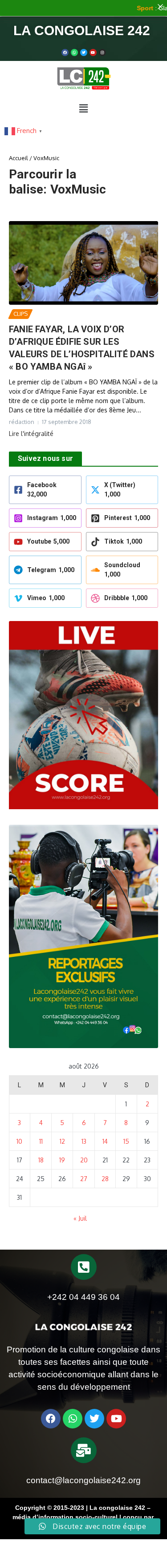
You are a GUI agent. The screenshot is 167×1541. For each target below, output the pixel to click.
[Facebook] (65, 52)
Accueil (18, 157)
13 (83, 1141)
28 (105, 1178)
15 (126, 1141)
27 (83, 1178)
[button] (83, 108)
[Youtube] (93, 52)
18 (41, 1160)
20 (84, 1160)
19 (62, 1160)
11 (41, 1141)
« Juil (80, 1218)
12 (62, 1141)
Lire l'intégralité (31, 433)
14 (105, 1141)
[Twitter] (83, 52)
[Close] (160, 6)
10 (19, 1141)
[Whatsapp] (74, 52)
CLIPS (20, 313)
